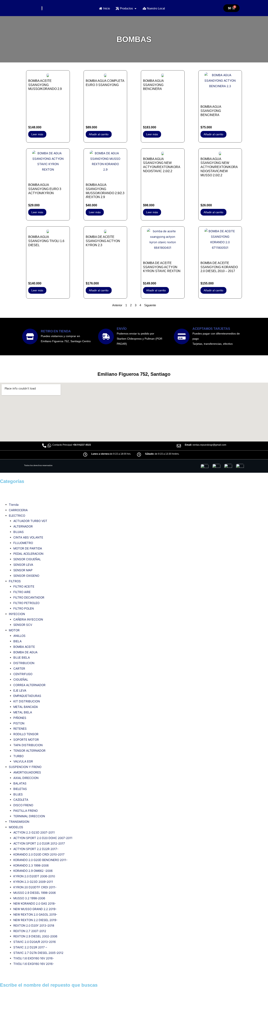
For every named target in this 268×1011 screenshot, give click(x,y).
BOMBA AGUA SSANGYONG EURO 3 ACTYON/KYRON (44, 189)
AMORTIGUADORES (27, 772)
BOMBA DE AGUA (25, 652)
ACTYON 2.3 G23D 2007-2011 (34, 832)
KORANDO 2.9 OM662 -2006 (33, 871)
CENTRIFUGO (22, 674)
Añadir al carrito (98, 134)
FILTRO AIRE (22, 592)
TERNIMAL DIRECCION (29, 816)
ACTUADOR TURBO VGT (30, 521)
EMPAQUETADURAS (27, 696)
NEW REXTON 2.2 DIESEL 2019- (35, 920)
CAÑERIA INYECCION (28, 619)
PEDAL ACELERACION (28, 554)
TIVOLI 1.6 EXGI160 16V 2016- (33, 964)
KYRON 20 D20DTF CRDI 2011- (35, 887)
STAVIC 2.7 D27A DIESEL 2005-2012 (38, 953)
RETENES (20, 728)
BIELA (17, 641)
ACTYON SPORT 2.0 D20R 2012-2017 (39, 843)
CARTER (19, 668)
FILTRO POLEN (23, 608)
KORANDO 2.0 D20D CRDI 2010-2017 (39, 854)
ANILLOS (19, 636)
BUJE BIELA (21, 657)
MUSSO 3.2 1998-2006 (29, 898)
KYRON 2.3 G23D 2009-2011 (33, 882)
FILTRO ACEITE (23, 586)
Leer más (37, 134)
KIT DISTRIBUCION (26, 701)
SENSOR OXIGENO (26, 576)
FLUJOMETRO (23, 543)
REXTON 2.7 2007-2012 (29, 931)
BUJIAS (18, 532)
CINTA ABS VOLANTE (28, 537)
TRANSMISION (19, 822)
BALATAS (19, 783)
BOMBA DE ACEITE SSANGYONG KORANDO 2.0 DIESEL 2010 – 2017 (219, 267)
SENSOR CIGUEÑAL (27, 559)
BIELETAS (20, 789)
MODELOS (16, 827)
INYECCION (17, 614)
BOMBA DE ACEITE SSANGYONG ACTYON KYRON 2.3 (103, 241)
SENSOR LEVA (23, 565)
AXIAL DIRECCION (25, 778)
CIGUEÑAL (20, 679)
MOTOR (14, 630)
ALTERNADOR (23, 526)
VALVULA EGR (23, 761)
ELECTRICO (17, 515)
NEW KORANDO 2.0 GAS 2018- (34, 903)
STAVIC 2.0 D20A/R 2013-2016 (34, 942)
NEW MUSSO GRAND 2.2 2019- (35, 909)
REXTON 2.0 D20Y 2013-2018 (33, 925)
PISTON (18, 723)
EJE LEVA (19, 690)
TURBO (18, 756)
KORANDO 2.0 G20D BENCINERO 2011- (40, 860)
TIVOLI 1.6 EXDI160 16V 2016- (33, 958)
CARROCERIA (18, 510)
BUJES (18, 794)
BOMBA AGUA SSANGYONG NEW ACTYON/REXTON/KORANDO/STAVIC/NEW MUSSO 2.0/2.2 (219, 167)
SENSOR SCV (22, 625)
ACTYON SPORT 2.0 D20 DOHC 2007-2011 (42, 838)
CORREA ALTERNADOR (29, 685)
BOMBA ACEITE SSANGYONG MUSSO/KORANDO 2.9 (45, 85)
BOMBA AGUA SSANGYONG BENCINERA (153, 85)
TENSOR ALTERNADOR (29, 750)
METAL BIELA (22, 712)
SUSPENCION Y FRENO (25, 767)
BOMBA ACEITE (24, 647)
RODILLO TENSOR (25, 734)
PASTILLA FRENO (25, 811)
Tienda (13, 504)
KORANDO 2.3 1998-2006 (31, 865)
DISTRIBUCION (23, 663)
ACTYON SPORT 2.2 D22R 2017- (35, 849)
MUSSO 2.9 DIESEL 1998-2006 (34, 893)
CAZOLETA (20, 800)
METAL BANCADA (25, 707)
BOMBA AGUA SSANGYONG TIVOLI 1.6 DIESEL (46, 241)
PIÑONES (19, 718)
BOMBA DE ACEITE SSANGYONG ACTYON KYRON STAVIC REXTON (161, 267)
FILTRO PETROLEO (26, 603)
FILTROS (15, 581)
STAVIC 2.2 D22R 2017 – (30, 947)
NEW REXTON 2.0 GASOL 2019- (35, 914)
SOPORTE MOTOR (26, 739)
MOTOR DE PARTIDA (27, 548)
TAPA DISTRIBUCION (28, 745)
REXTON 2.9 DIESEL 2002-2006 (35, 936)
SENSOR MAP (23, 570)
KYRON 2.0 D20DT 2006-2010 (34, 876)
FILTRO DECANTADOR (28, 597)
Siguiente (150, 305)
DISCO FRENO (23, 805)
